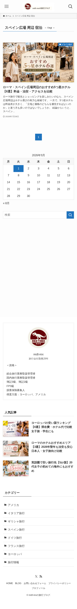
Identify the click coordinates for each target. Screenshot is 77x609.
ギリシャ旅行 (16, 521)
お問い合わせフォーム (35, 583)
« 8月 (6, 203)
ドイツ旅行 (15, 537)
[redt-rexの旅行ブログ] (38, 6)
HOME (9, 583)
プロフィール (38, 588)
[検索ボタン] (70, 6)
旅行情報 (13, 562)
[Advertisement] (38, 262)
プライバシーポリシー (59, 583)
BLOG (18, 583)
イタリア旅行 (16, 513)
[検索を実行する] (70, 215)
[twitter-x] (36, 576)
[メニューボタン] (6, 6)
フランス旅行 (16, 545)
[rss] (40, 576)
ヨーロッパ (15, 554)
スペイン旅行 (16, 529)
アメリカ (13, 505)
